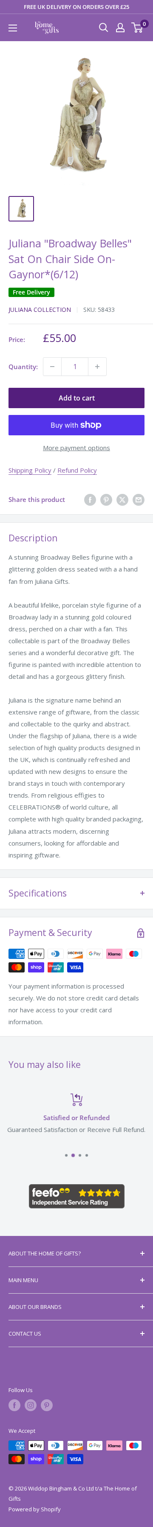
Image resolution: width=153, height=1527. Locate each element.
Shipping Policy (29, 470)
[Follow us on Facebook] (14, 1405)
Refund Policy (77, 470)
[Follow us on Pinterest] (47, 1405)
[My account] (120, 27)
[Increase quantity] (97, 366)
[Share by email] (138, 499)
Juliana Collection (39, 309)
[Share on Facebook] (90, 499)
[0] (137, 27)
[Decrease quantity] (52, 366)
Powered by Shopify (34, 1509)
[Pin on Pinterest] (106, 499)
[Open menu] (12, 28)
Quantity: (23, 366)
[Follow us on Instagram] (31, 1405)
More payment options (76, 447)
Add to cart (77, 398)
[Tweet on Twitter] (122, 499)
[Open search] (103, 27)
